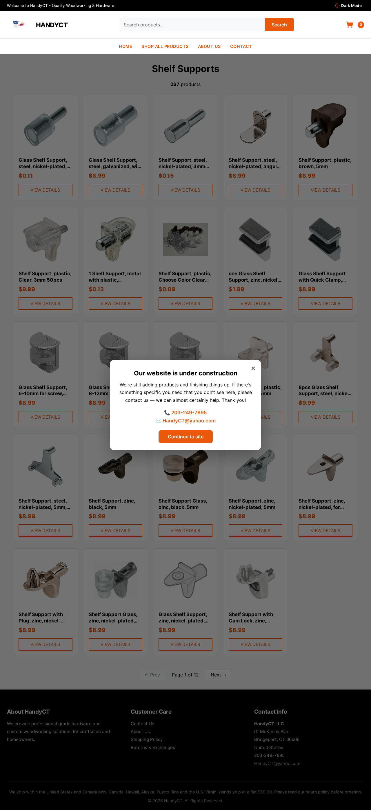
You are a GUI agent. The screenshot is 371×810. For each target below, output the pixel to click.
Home (125, 46)
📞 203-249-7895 (185, 412)
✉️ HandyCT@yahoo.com (185, 421)
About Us (209, 46)
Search (279, 25)
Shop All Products (165, 46)
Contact (241, 46)
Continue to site (185, 437)
